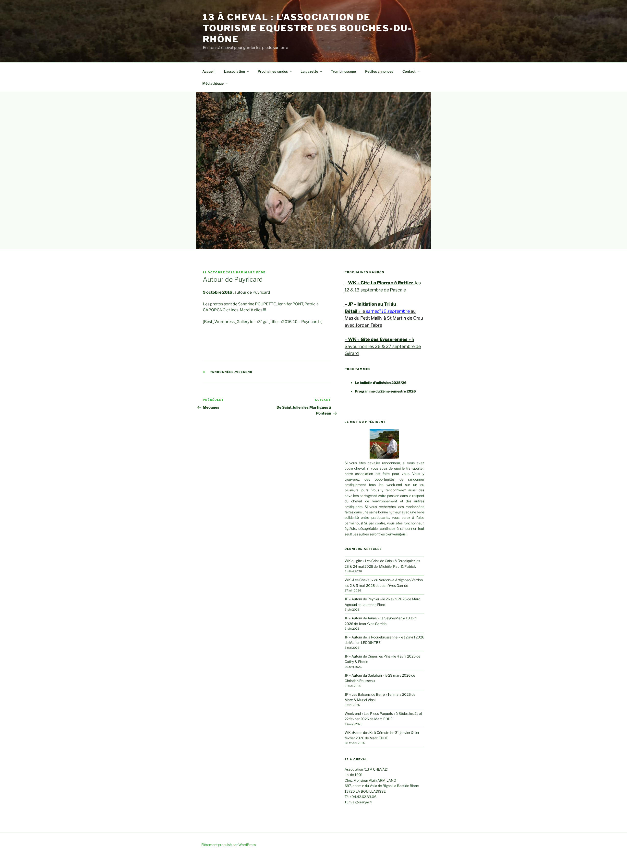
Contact (409, 71)
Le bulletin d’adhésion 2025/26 (381, 383)
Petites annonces (379, 71)
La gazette (309, 71)
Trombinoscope (343, 71)
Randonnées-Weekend (231, 372)
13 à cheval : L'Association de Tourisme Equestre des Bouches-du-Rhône (307, 28)
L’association (234, 71)
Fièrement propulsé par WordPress (228, 845)
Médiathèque (213, 83)
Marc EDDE (254, 272)
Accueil (208, 71)
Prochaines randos (273, 71)
